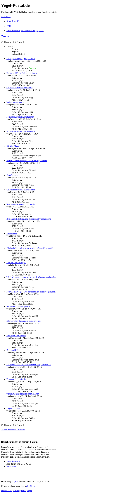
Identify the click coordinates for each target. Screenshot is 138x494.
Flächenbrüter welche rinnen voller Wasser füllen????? (29, 248)
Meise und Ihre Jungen (16, 335)
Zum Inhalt (6, 16)
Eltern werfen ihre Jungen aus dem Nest (23, 321)
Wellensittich (11, 233)
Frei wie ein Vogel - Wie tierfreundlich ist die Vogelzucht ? (31, 292)
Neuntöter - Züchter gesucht (18, 306)
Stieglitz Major (12, 146)
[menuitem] (8, 26)
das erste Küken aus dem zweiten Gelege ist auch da (28, 364)
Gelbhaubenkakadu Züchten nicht (20, 190)
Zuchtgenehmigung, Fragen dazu (20, 58)
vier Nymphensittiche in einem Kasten (22, 394)
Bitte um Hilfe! (12, 350)
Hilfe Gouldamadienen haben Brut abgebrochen (26, 160)
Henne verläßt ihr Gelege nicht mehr (21, 73)
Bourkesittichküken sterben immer (21, 131)
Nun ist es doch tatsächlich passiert (21, 204)
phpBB (15, 481)
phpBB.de (30, 486)
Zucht (5, 36)
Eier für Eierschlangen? (16, 262)
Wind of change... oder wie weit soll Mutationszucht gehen (31, 277)
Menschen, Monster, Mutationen (20, 117)
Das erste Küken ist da (16, 379)
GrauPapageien (13, 175)
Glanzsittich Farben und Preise (19, 88)
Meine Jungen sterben (15, 102)
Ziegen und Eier (13, 408)
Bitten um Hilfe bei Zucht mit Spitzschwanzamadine (28, 219)
